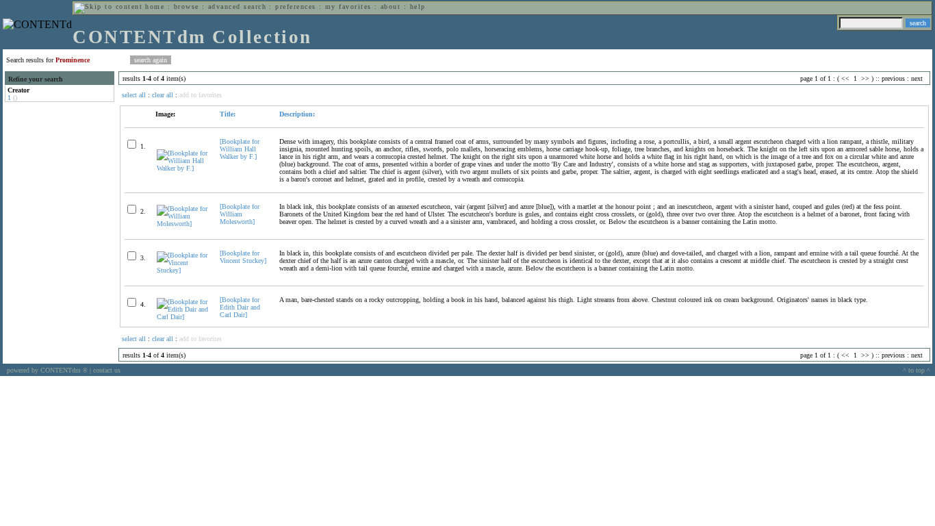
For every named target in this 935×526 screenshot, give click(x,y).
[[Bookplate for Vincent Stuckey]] (182, 270)
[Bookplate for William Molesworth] (239, 214)
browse (186, 6)
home (154, 6)
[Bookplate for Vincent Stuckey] (243, 256)
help (418, 6)
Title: (227, 114)
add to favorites (200, 95)
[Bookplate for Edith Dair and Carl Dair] (240, 307)
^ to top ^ (916, 370)
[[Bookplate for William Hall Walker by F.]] (182, 168)
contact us (106, 370)
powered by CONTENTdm (47, 370)
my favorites (348, 6)
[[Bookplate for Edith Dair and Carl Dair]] (182, 317)
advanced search (237, 6)
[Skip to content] (108, 6)
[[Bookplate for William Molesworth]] (182, 223)
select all (134, 95)
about (390, 6)
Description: (297, 114)
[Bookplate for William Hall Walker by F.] (239, 149)
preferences (295, 6)
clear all (162, 95)
